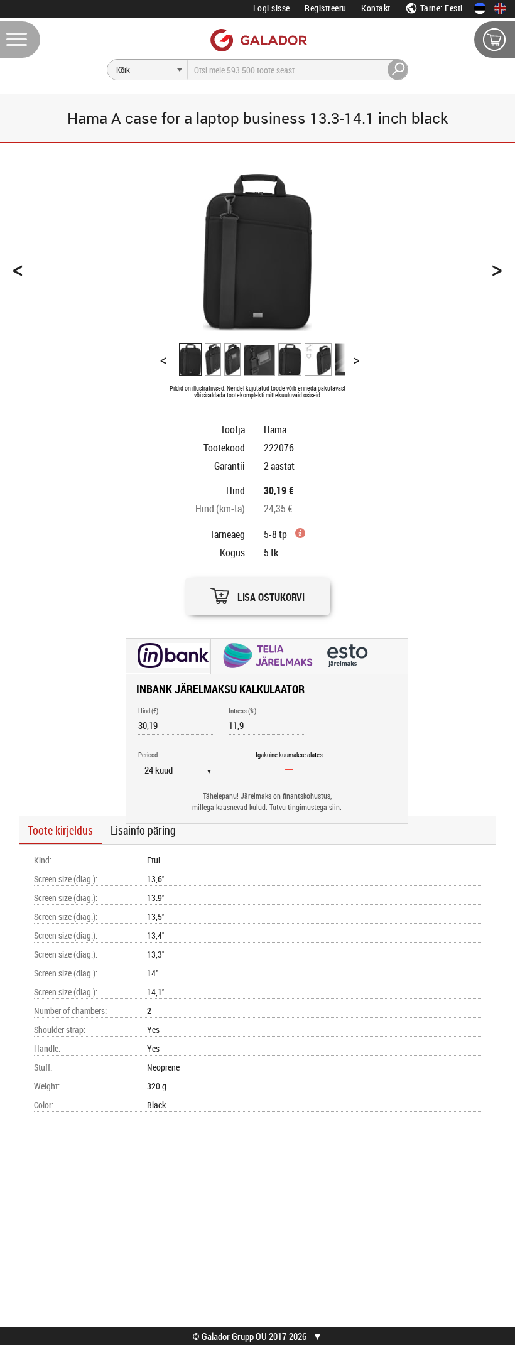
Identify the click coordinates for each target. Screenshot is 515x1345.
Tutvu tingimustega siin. (305, 807)
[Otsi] (398, 69)
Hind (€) (148, 710)
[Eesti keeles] (479, 8)
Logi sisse (271, 8)
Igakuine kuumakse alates (289, 754)
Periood (148, 754)
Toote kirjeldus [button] (60, 830)
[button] (257, 593)
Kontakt (376, 8)
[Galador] (258, 39)
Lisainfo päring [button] (143, 830)
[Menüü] (20, 39)
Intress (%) (242, 710)
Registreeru (326, 8)
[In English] (500, 8)
